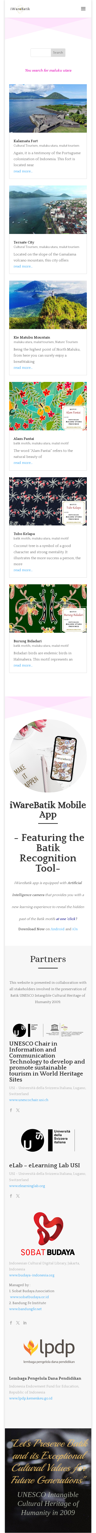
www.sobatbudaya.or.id (29, 1297)
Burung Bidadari (28, 641)
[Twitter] (18, 1111)
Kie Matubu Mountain (32, 337)
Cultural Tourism (26, 146)
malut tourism (69, 146)
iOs (75, 929)
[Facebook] (11, 1111)
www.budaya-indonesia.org (31, 1275)
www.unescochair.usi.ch (28, 1100)
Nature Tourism (66, 342)
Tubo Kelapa (24, 534)
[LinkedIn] (25, 1323)
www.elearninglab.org (27, 1186)
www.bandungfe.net (25, 1309)
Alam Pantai (24, 439)
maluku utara (48, 146)
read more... (23, 171)
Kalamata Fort (26, 141)
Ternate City (24, 242)
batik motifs (22, 443)
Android (58, 929)
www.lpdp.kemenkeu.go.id (30, 1398)
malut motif (60, 443)
